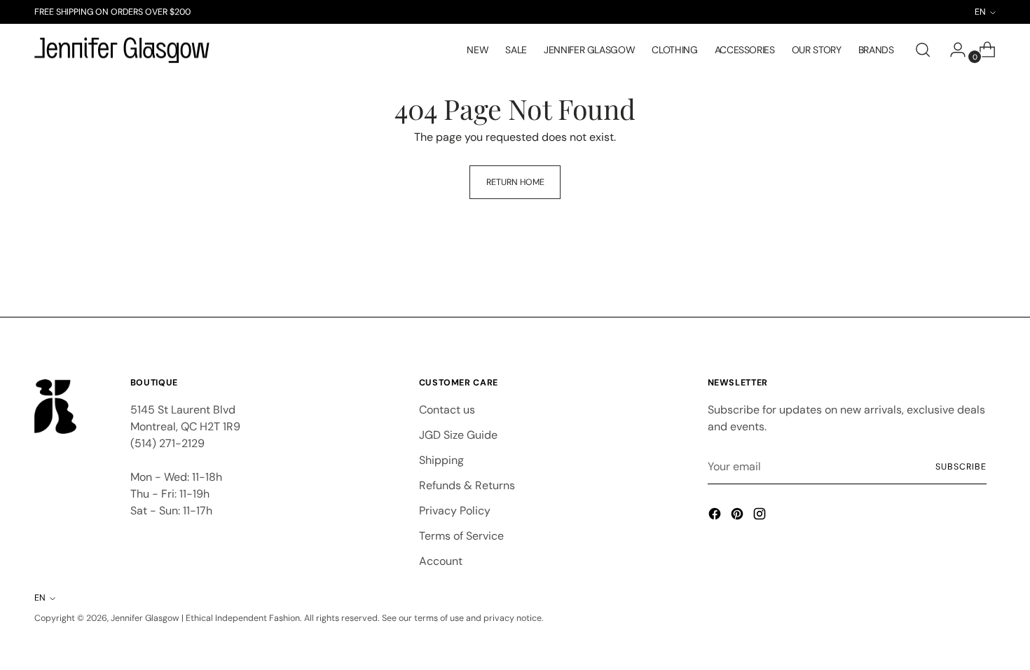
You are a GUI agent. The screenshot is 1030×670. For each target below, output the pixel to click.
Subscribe (960, 466)
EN (40, 597)
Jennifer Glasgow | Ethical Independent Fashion (205, 618)
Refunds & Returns (467, 485)
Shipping (441, 460)
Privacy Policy (454, 510)
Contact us (447, 409)
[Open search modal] (923, 50)
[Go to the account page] (952, 50)
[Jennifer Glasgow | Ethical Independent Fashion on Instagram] (761, 516)
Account (440, 561)
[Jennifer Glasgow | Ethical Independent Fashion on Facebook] (716, 516)
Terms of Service (461, 535)
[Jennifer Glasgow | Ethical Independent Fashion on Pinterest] (738, 516)
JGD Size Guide (458, 435)
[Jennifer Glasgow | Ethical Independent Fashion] (122, 50)
